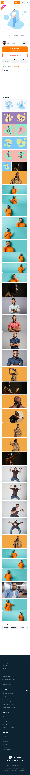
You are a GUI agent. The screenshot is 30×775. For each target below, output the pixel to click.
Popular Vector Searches (8, 764)
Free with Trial (15, 49)
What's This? (16, 66)
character (13, 690)
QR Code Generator (7, 747)
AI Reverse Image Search (8, 742)
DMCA (4, 759)
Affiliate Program (6, 762)
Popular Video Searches (8, 770)
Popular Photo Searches (8, 767)
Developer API (6, 739)
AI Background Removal (8, 745)
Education (5, 736)
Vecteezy (4, 728)
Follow (24, 43)
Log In (22, 2)
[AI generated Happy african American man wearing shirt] (14, 368)
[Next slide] (23, 690)
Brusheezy (5, 725)
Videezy (4, 731)
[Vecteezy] (2, 2)
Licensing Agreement (7, 756)
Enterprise (5, 734)
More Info (6, 70)
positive (6, 690)
